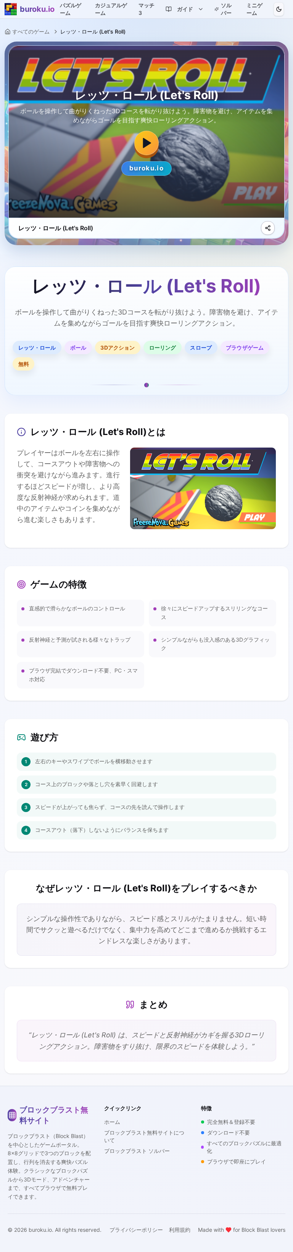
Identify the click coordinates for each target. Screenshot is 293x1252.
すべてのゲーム (31, 31)
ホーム (112, 1122)
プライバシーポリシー (136, 1229)
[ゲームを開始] (146, 143)
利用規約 (179, 1229)
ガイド (185, 9)
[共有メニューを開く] (268, 228)
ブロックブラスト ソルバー (137, 1151)
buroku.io (40, 1229)
